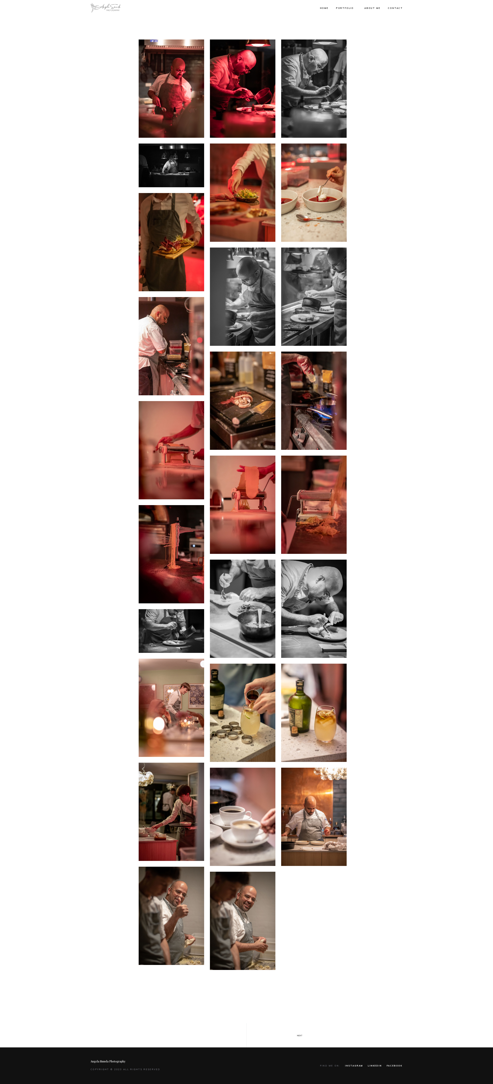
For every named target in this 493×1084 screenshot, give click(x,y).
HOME (324, 8)
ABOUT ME (372, 8)
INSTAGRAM (354, 1065)
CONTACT (395, 8)
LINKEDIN (375, 1065)
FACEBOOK (394, 1065)
